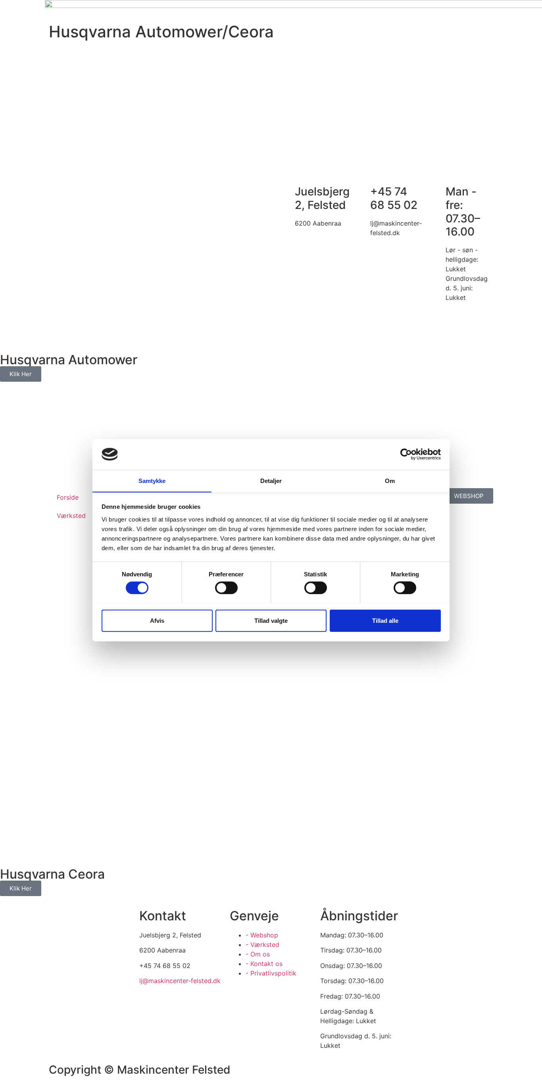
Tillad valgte (271, 620)
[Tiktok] (102, 967)
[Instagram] (80, 967)
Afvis (157, 620)
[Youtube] (59, 989)
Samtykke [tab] (152, 480)
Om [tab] (390, 480)
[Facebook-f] (59, 967)
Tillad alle (385, 620)
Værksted (71, 516)
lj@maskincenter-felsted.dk (180, 981)
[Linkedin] (80, 989)
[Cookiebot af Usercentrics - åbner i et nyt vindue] (406, 454)
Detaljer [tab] (271, 480)
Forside (68, 497)
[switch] (226, 587)
